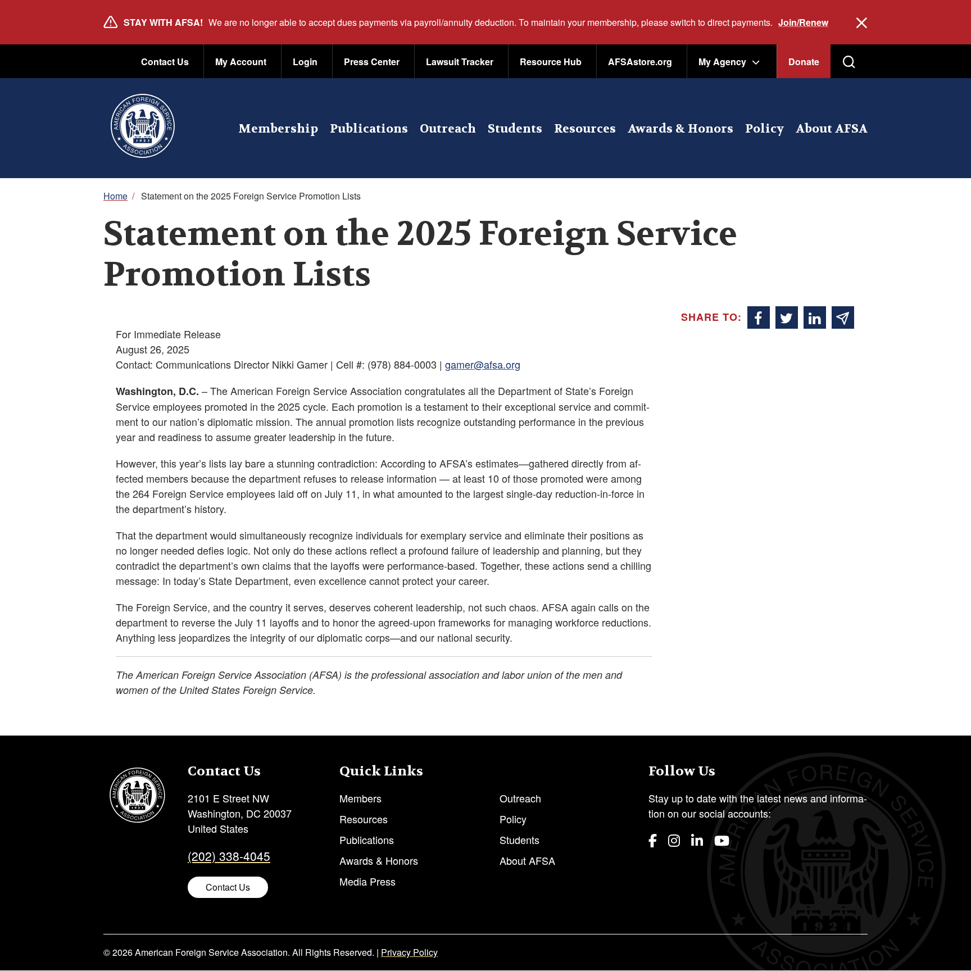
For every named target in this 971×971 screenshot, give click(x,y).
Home (115, 195)
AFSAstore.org (640, 61)
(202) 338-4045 (229, 855)
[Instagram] (674, 840)
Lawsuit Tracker (459, 61)
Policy (764, 129)
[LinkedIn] (697, 840)
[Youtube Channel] (721, 840)
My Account (240, 61)
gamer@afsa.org (482, 364)
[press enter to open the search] (849, 62)
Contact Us (165, 61)
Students (515, 129)
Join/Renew (803, 22)
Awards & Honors (680, 129)
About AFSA (832, 129)
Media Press (367, 881)
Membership (278, 129)
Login (305, 61)
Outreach (448, 129)
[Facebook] (652, 840)
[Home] (142, 128)
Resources (585, 129)
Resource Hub (551, 61)
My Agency (722, 61)
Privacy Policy (409, 952)
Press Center (372, 61)
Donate (803, 61)
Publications (369, 129)
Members (360, 798)
